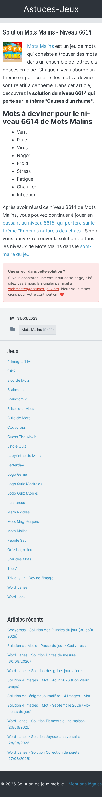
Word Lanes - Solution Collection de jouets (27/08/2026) (43, 755)
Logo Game (17, 474)
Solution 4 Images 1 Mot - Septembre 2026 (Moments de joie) (48, 708)
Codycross (16, 427)
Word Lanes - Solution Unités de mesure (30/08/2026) (41, 658)
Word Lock (16, 596)
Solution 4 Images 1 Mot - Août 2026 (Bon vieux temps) (48, 683)
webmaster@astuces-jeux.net (33, 288)
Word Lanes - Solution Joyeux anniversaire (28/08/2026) (43, 739)
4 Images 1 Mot (20, 361)
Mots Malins (40, 46)
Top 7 (12, 568)
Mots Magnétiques (23, 521)
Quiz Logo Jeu (19, 549)
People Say (17, 540)
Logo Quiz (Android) (24, 483)
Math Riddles (18, 512)
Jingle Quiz (16, 446)
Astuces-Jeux (51, 9)
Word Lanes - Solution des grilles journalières (45, 670)
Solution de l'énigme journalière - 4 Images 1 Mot (48, 695)
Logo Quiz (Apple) (22, 493)
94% (11, 371)
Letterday (15, 465)
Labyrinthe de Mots (24, 455)
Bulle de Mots (18, 418)
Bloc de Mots (18, 380)
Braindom (15, 389)
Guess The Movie (22, 436)
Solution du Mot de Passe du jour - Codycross (46, 645)
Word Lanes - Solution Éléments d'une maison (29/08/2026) (46, 724)
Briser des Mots (20, 408)
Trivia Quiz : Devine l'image (30, 578)
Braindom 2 (17, 399)
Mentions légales (85, 784)
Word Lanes (17, 587)
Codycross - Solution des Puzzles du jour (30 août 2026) (50, 633)
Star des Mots (19, 559)
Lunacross (16, 502)
